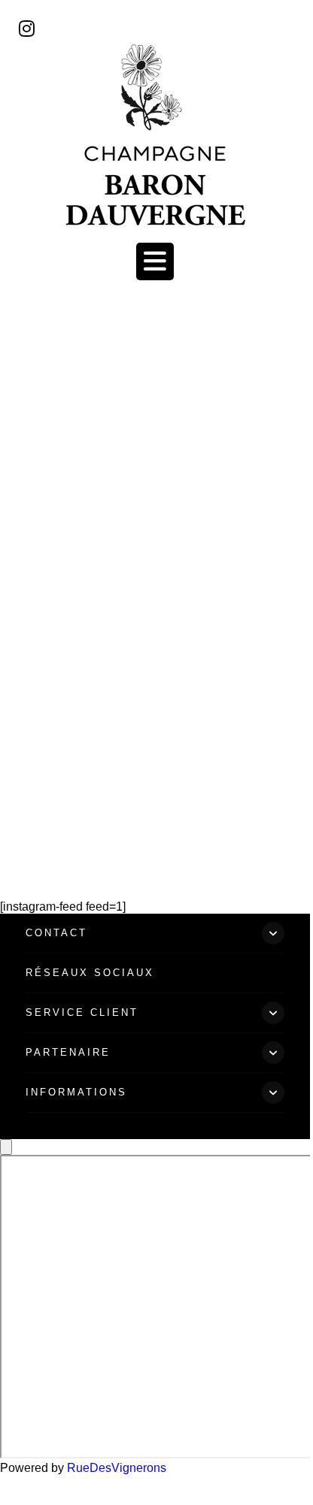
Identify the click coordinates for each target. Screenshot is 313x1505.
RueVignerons (116, 1467)
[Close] (6, 1147)
